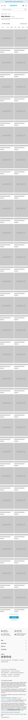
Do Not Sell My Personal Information (17, 672)
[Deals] (4, 5)
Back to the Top (14, 619)
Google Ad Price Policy (5, 671)
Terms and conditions (15, 671)
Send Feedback (15, 660)
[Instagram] (2, 657)
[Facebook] (7, 657)
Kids (6, 13)
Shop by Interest (16, 676)
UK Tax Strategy (4, 676)
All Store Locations (4, 661)
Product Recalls (17, 674)
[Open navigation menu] (2, 5)
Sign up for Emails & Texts (6, 660)
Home (2, 13)
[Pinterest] (10, 657)
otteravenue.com (4, 700)
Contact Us (21, 660)
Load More (14, 617)
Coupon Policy (10, 674)
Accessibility (3, 674)
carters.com (20, 697)
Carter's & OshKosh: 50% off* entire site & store (14, 1)
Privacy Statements (5, 672)
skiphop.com (9, 698)
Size (2, 27)
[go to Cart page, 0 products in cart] (26, 5)
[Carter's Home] (14, 5)
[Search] (25, 9)
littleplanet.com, (15, 698)
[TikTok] (5, 657)
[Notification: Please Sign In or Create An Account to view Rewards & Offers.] (23, 5)
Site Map (10, 676)
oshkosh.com (4, 698)
